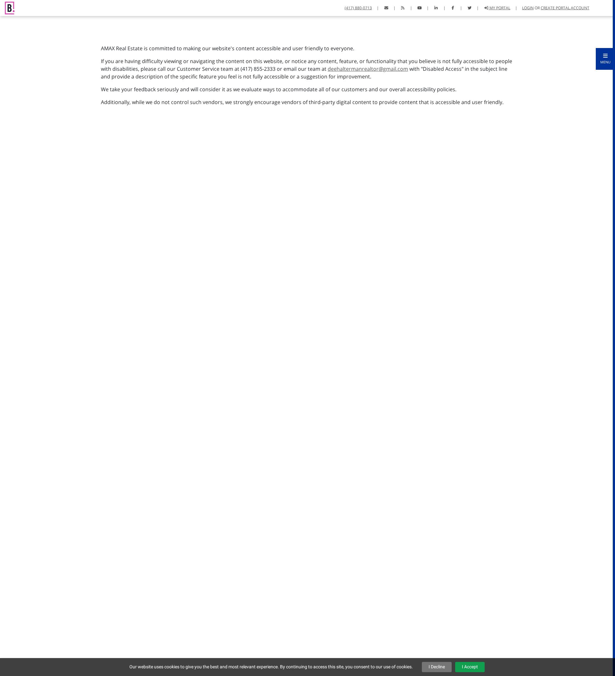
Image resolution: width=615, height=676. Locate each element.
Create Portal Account (565, 8)
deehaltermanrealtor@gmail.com (368, 68)
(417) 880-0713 (358, 8)
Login (528, 8)
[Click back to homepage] (7, 7)
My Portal (499, 8)
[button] (605, 59)
